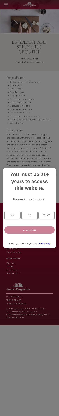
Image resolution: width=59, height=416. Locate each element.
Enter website (29, 230)
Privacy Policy (44, 244)
